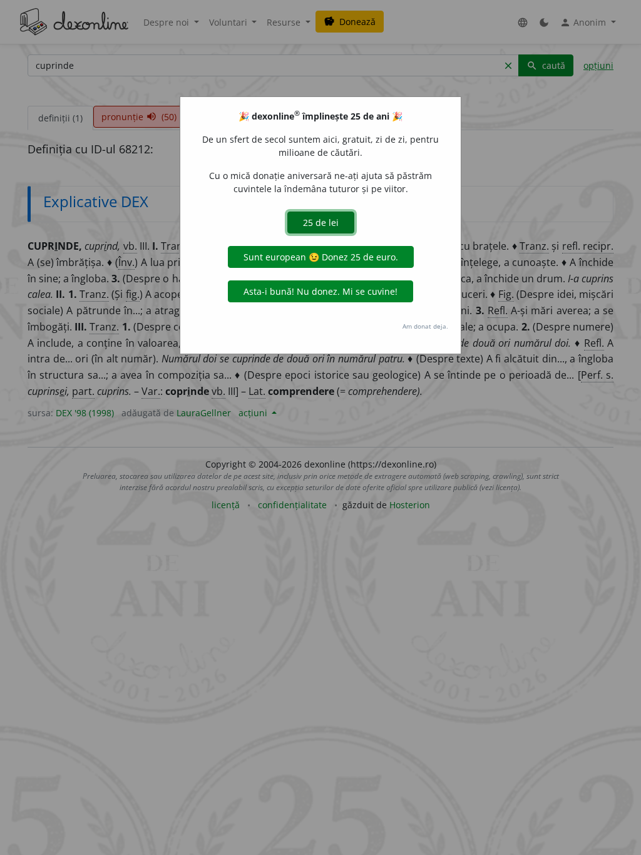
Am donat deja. (425, 326)
